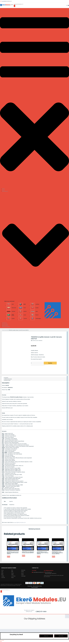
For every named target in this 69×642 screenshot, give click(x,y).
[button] (34, 97)
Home (3, 330)
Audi (5, 330)
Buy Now (50, 363)
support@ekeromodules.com (20, 522)
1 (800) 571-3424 (41, 611)
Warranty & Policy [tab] (7, 380)
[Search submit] (14, 6)
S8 (7, 330)
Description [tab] (6, 377)
